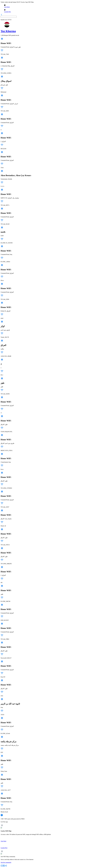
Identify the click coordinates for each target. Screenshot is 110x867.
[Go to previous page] (1, 15)
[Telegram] (6, 866)
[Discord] (2, 866)
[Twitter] (4, 866)
